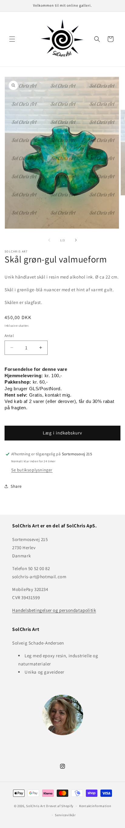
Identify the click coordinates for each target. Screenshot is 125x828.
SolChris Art (35, 806)
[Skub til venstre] (49, 240)
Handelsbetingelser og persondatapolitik (54, 610)
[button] (12, 39)
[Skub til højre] (76, 240)
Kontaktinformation (95, 806)
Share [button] (16, 486)
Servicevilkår (65, 815)
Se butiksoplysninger (31, 470)
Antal (9, 335)
